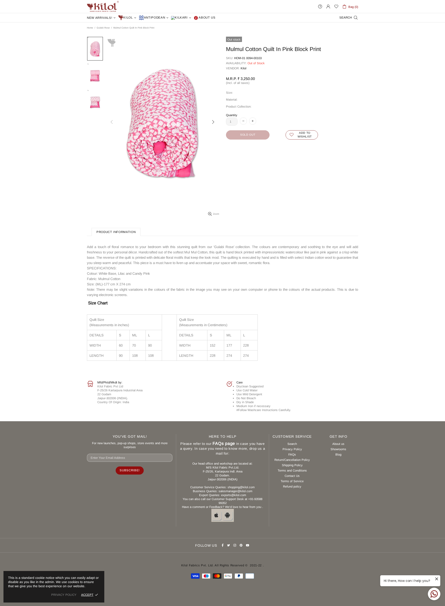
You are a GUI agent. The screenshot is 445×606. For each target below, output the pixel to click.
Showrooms (338, 449)
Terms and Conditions (292, 470)
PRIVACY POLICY (63, 594)
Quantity (231, 115)
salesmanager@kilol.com (235, 491)
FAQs (292, 454)
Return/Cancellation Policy (292, 460)
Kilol (243, 68)
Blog (338, 454)
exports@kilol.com (233, 495)
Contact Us (292, 476)
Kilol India (103, 6)
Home (90, 27)
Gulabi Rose (103, 27)
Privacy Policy (292, 449)
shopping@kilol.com (241, 487)
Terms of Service (292, 481)
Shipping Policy (292, 465)
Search (292, 444)
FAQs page (224, 443)
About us (338, 444)
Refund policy (292, 486)
